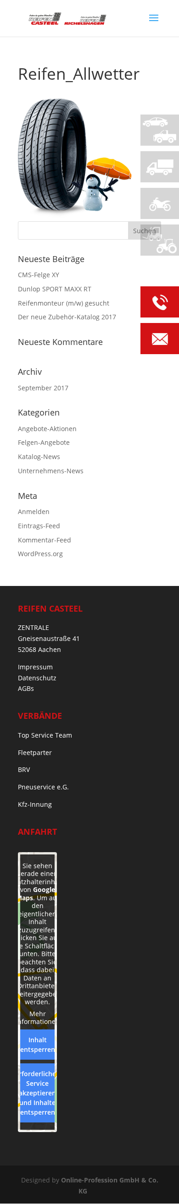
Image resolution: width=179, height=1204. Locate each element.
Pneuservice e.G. (43, 787)
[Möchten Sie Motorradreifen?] (159, 203)
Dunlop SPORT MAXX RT (54, 289)
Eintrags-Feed (39, 525)
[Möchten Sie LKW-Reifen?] (159, 166)
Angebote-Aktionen (47, 428)
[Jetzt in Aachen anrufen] (159, 303)
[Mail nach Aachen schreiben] (159, 340)
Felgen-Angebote (44, 442)
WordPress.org (40, 553)
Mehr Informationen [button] (38, 1018)
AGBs (26, 688)
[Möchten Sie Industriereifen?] (159, 240)
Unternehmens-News (51, 470)
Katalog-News (39, 456)
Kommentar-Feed (44, 540)
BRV (24, 769)
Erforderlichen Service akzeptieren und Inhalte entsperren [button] (37, 1092)
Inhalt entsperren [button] (37, 1044)
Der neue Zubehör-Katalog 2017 (67, 316)
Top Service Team (45, 735)
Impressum (35, 666)
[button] (16, 1187)
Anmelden (34, 511)
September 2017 (43, 387)
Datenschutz (37, 677)
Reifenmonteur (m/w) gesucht (63, 303)
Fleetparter (35, 752)
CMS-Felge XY (38, 274)
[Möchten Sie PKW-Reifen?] (159, 130)
